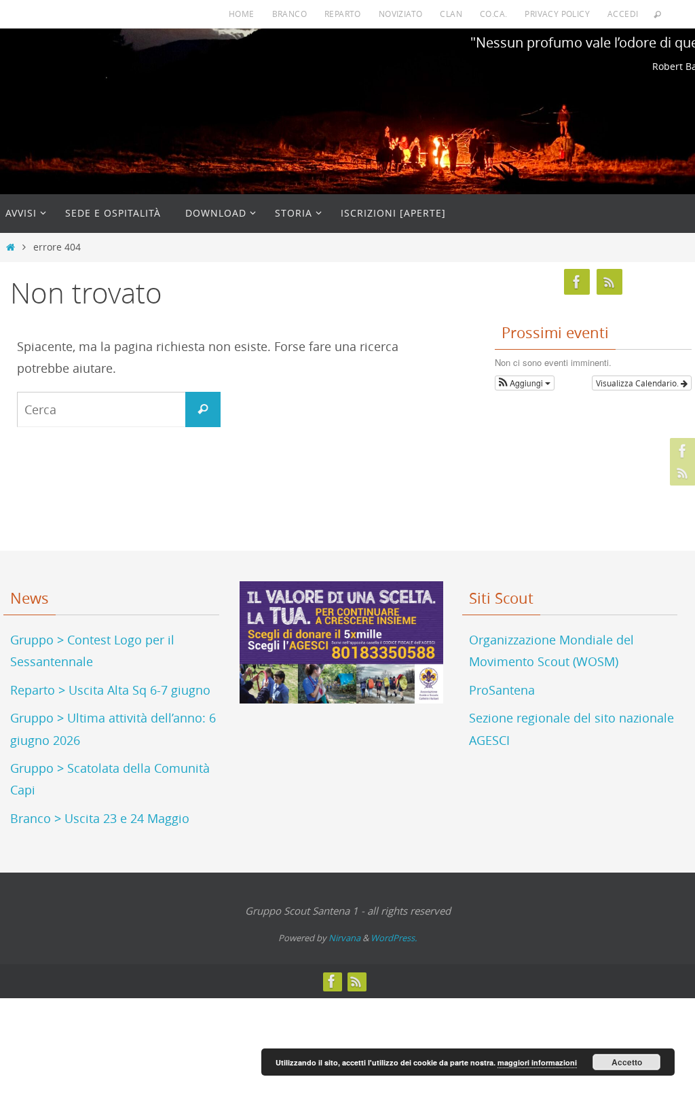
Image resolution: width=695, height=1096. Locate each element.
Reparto (342, 13)
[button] (524, 383)
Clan (451, 13)
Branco (289, 13)
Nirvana (344, 938)
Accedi (622, 13)
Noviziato (401, 13)
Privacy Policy (557, 13)
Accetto (627, 1062)
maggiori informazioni (537, 1062)
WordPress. (394, 938)
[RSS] (681, 473)
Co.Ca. (493, 13)
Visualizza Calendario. (638, 383)
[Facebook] (681, 451)
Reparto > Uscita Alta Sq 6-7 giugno (110, 690)
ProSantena (502, 690)
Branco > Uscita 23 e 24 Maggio (99, 818)
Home (242, 13)
